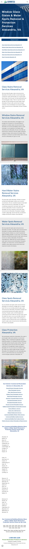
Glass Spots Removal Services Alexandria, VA (12, 54)
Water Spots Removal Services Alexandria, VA (12, 52)
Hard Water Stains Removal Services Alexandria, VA (13, 49)
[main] (14, 20)
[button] (1, 2)
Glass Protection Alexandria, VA (9, 57)
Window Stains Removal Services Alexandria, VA (12, 47)
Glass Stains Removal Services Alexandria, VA (12, 44)
